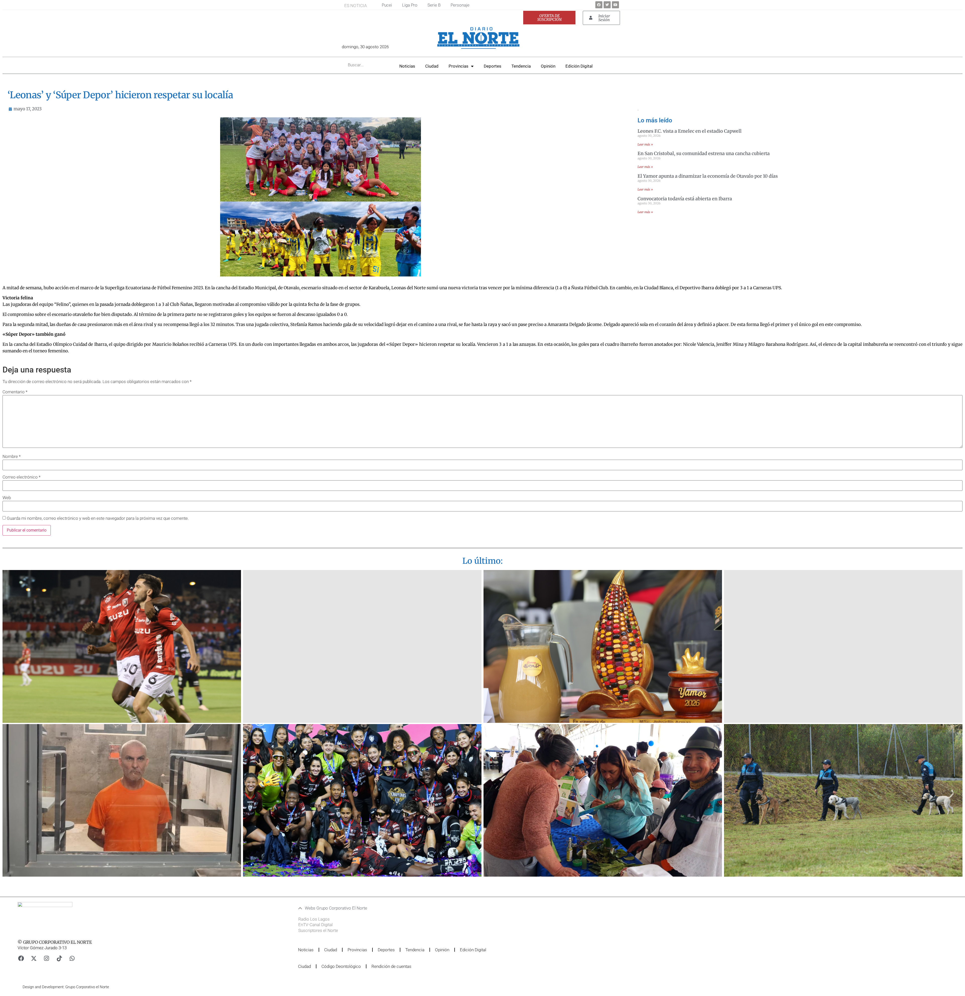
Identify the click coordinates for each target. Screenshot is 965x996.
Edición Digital (579, 66)
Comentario (15, 392)
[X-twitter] (33, 958)
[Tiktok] (59, 958)
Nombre (12, 456)
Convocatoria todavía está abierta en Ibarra (685, 199)
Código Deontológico (341, 966)
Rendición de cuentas (391, 966)
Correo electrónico (21, 477)
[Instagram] (46, 958)
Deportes (492, 66)
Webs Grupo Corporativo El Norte (336, 908)
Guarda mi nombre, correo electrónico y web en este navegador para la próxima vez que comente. (98, 518)
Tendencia (521, 66)
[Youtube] (615, 4)
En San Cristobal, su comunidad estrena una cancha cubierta (704, 153)
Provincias (458, 66)
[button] (453, 908)
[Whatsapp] (72, 958)
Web (7, 498)
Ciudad (432, 66)
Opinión (548, 66)
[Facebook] (598, 4)
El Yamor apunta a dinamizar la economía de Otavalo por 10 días (708, 176)
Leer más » (645, 144)
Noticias (407, 66)
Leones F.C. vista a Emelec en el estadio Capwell (690, 131)
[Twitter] (607, 4)
